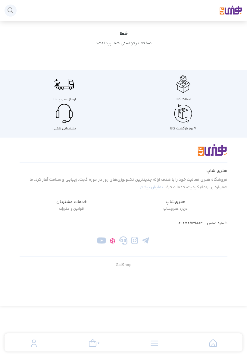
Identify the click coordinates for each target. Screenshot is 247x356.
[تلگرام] (145, 241)
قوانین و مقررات (71, 209)
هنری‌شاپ (176, 202)
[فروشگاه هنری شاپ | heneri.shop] (123, 154)
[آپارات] (112, 241)
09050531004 (190, 223)
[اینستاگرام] (134, 241)
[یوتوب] (102, 241)
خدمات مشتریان (71, 202)
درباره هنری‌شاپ (175, 209)
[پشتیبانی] (123, 241)
